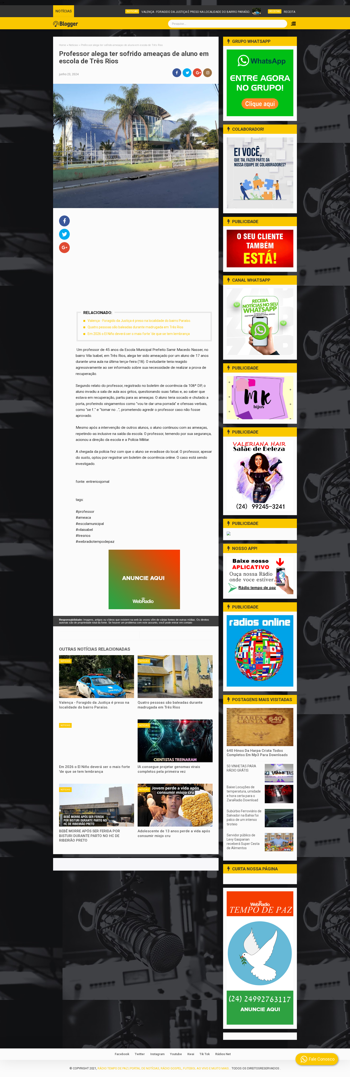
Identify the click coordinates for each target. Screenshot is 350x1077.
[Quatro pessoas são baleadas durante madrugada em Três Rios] (175, 676)
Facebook (122, 1054)
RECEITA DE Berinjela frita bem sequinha (283, 12)
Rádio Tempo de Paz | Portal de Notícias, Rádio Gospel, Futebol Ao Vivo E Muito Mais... (164, 1068)
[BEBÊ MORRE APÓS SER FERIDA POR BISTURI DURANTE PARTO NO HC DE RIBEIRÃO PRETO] (96, 805)
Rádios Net (223, 1054)
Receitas (243, 11)
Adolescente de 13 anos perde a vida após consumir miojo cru (174, 833)
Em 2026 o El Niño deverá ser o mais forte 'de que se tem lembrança (139, 334)
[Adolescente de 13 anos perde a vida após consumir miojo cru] (175, 805)
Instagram (157, 1054)
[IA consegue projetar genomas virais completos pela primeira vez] (175, 740)
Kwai (190, 1054)
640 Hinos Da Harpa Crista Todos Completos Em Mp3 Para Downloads (257, 752)
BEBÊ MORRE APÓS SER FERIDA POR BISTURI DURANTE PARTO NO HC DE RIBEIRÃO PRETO (89, 836)
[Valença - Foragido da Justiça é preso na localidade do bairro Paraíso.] (96, 676)
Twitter (140, 1054)
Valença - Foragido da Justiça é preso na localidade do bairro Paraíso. (164, 12)
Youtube (176, 1054)
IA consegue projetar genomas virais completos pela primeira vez (169, 769)
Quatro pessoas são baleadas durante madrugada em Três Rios (135, 327)
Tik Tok (205, 1054)
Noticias (100, 11)
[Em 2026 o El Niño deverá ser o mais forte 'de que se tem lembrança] (96, 740)
